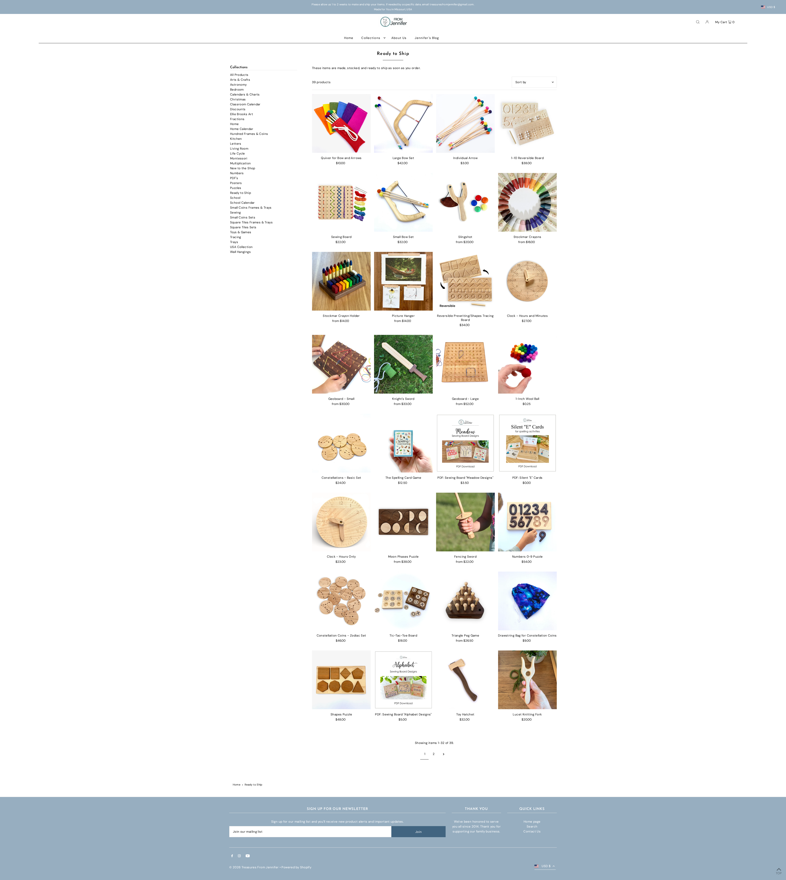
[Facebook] (232, 856)
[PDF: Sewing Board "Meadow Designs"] (465, 443)
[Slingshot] (465, 202)
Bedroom (237, 90)
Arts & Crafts (240, 80)
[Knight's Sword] (403, 364)
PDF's (234, 178)
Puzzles (235, 188)
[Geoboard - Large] (465, 364)
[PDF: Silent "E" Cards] (527, 443)
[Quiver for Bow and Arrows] (341, 123)
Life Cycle (237, 153)
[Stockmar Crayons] (527, 202)
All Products (239, 75)
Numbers (237, 173)
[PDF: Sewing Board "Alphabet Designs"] (403, 679)
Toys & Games (240, 232)
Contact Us (532, 831)
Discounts (237, 109)
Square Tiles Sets (243, 227)
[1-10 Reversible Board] (527, 123)
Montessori (238, 158)
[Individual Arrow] (465, 123)
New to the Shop (242, 168)
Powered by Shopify (296, 867)
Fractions (237, 119)
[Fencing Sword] (465, 522)
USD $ (771, 7)
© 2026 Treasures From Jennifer (254, 867)
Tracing (235, 237)
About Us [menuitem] (399, 38)
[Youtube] (248, 856)
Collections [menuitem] (370, 38)
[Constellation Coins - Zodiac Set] (341, 601)
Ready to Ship (240, 193)
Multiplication (240, 163)
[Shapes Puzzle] (341, 679)
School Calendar (242, 203)
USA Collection (241, 247)
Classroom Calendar (245, 104)
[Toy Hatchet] (465, 679)
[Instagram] (239, 856)
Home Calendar (241, 129)
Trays (234, 242)
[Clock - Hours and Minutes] (527, 281)
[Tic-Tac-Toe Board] (403, 601)
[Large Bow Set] (403, 123)
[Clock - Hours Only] (341, 522)
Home (234, 124)
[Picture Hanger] (403, 281)
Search (532, 826)
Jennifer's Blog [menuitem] (427, 38)
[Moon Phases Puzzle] (403, 522)
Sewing (235, 212)
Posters (236, 183)
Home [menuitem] (348, 38)
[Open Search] (698, 21)
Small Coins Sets (242, 217)
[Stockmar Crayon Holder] (341, 281)
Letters (235, 144)
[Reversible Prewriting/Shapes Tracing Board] (465, 281)
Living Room (239, 149)
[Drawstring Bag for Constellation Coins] (527, 601)
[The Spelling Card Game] (403, 443)
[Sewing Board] (341, 202)
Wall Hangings (240, 252)
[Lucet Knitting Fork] (527, 679)
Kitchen (236, 139)
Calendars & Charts (245, 94)
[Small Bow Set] (403, 202)
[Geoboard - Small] (341, 364)
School (235, 198)
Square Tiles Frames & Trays (251, 222)
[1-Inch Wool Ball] (527, 364)
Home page (532, 822)
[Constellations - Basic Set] (341, 443)
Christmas (238, 99)
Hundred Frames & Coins (249, 134)
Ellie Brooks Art (241, 114)
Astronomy (238, 85)
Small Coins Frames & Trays (251, 208)
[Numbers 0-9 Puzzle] (527, 522)
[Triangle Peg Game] (465, 601)
